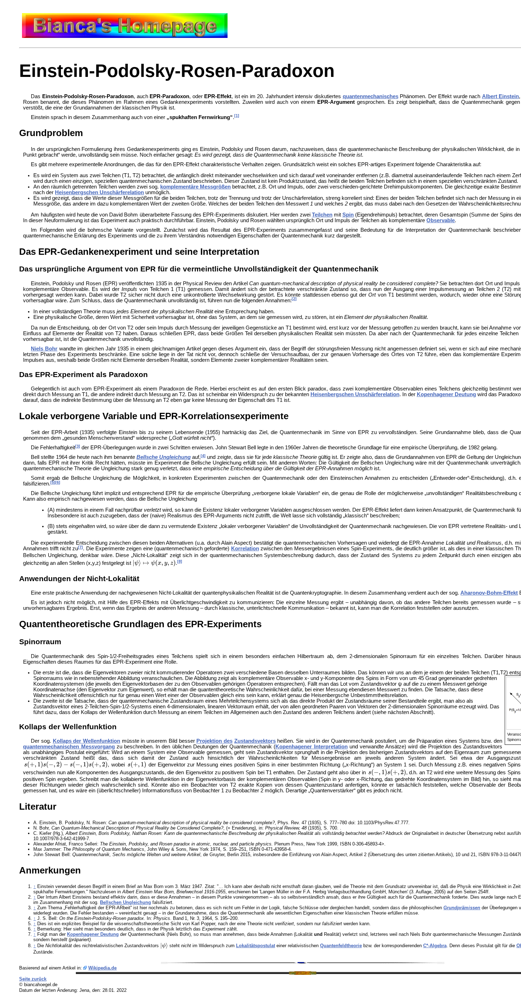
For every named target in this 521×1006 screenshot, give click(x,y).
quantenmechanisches (370, 96)
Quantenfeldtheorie (341, 945)
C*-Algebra (435, 945)
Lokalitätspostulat (255, 945)
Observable (440, 220)
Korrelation (245, 548)
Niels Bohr (44, 349)
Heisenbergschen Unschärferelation (99, 192)
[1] (236, 115)
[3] (77, 446)
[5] (52, 482)
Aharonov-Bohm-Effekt (489, 593)
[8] (179, 561)
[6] (57, 482)
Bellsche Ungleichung (163, 457)
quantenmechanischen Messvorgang (68, 746)
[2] (294, 299)
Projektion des (214, 741)
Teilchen (322, 215)
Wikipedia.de (102, 968)
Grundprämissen (461, 907)
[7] (80, 547)
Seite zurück (32, 979)
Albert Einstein (500, 96)
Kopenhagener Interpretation (311, 746)
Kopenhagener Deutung (446, 394)
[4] (203, 456)
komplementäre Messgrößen (195, 187)
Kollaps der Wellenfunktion (86, 741)
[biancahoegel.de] (125, 36)
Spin (348, 215)
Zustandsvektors (255, 741)
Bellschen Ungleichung (125, 902)
